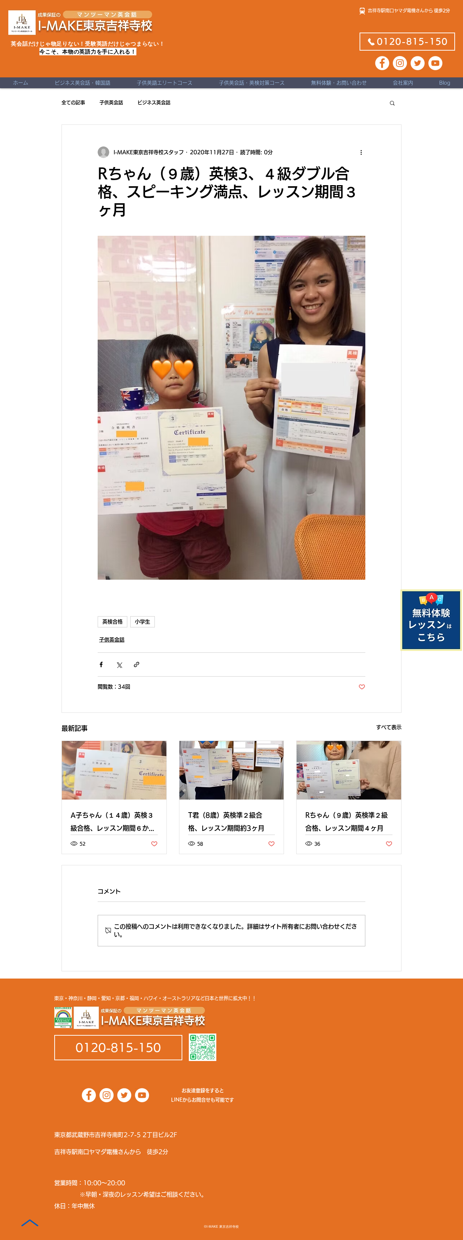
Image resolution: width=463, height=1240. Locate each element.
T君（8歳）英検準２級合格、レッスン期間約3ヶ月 (226, 821)
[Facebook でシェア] (101, 664)
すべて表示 (389, 727)
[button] (392, 103)
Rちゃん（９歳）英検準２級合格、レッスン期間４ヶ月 (346, 821)
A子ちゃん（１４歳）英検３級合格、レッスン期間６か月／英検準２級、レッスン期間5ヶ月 (113, 823)
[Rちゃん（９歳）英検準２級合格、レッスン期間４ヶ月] (349, 770)
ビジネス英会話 (153, 102)
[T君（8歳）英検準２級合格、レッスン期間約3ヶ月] (231, 770)
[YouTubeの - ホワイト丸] (435, 63)
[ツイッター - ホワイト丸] (418, 63)
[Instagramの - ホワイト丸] (400, 63)
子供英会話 (111, 102)
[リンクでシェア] (136, 664)
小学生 (142, 621)
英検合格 (112, 621)
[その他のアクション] (361, 152)
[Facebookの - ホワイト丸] (382, 63)
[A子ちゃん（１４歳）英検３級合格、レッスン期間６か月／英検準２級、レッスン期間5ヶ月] (114, 770)
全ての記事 (73, 102)
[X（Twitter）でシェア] (118, 664)
